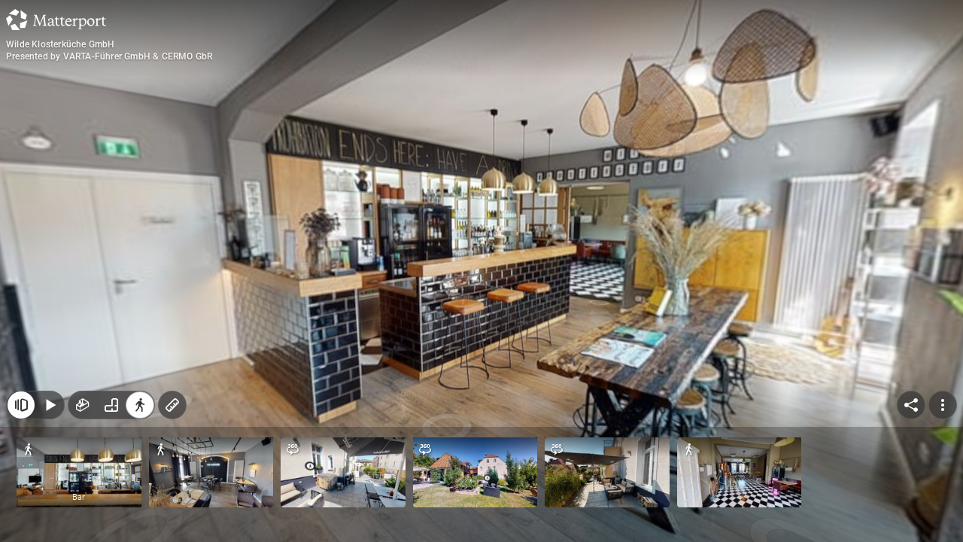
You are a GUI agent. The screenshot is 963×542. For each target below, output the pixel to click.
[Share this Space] (911, 405)
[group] (111, 405)
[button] (79, 472)
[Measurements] (172, 405)
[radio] (82, 405)
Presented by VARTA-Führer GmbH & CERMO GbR (109, 56)
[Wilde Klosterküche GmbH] (481, 271)
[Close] (21, 405)
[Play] (49, 405)
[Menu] (942, 405)
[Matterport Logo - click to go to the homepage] (56, 19)
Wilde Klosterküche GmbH (60, 44)
